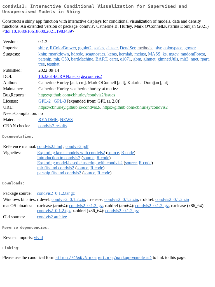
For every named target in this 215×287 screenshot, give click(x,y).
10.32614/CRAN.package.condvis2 (70, 76)
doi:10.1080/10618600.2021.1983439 (38, 31)
